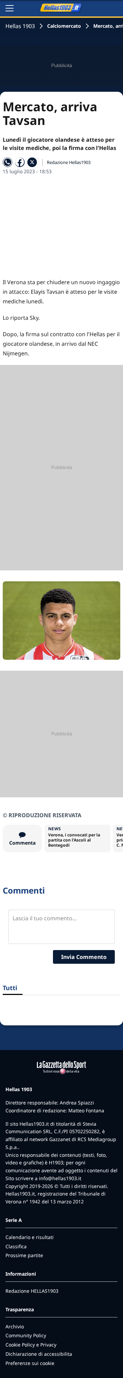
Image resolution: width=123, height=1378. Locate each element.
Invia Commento (84, 957)
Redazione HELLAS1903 (31, 1291)
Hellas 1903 (20, 26)
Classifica (16, 1246)
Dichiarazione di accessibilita (38, 1354)
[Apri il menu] (9, 8)
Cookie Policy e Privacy (30, 1344)
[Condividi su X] (32, 162)
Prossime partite (24, 1255)
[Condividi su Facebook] (20, 162)
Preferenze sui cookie (29, 1363)
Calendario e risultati (29, 1237)
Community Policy (25, 1335)
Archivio (14, 1326)
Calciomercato (64, 26)
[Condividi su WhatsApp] (7, 162)
